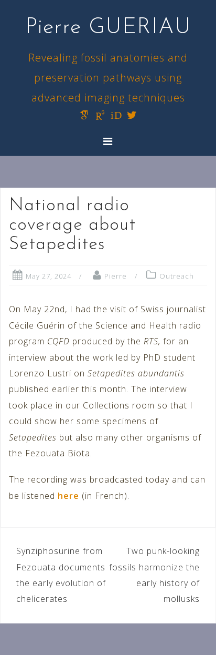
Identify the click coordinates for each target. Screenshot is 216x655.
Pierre (115, 276)
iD (116, 115)
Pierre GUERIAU (108, 27)
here (68, 496)
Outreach (176, 276)
